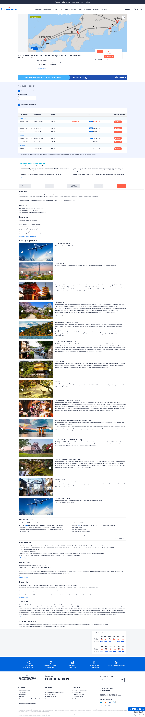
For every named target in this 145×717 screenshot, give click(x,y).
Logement (49, 186)
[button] (36, 252)
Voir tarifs (121, 186)
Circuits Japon (33, 12)
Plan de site (22, 701)
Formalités (98, 186)
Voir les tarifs (109, 56)
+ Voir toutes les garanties (26, 178)
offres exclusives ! (85, 2)
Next (50, 252)
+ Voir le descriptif (41, 68)
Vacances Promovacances (23, 12)
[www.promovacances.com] (9, 8)
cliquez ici (49, 715)
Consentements (50, 698)
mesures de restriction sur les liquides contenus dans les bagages (62, 604)
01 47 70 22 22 (128, 9)
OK (122, 680)
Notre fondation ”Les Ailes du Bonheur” (29, 698)
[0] (139, 9)
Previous (22, 252)
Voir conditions (92, 154)
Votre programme (74, 186)
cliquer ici (119, 695)
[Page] (46, 679)
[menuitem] (43, 9)
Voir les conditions (119, 538)
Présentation (25, 186)
